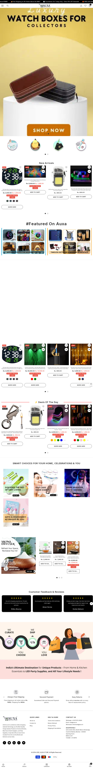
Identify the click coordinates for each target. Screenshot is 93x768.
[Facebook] (4, 742)
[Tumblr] (19, 742)
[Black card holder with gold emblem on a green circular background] (58, 144)
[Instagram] (9, 742)
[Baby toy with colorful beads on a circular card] (12, 144)
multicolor (38, 379)
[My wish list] (85, 6)
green (7, 201)
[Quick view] (20, 171)
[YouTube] (23, 742)
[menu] (2, 6)
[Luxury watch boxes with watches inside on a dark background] (46, 289)
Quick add (12, 207)
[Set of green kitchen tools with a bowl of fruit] (16, 483)
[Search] (8, 6)
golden (79, 379)
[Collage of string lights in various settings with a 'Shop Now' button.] (16, 289)
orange (17, 201)
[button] (1, 72)
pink (81, 440)
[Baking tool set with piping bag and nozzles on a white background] (81, 144)
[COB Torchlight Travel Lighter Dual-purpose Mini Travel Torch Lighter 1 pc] (58, 176)
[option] (46, 72)
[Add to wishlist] (20, 167)
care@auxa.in (73, 722)
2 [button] (46, 133)
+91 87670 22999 (77, 720)
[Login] (81, 6)
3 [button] (48, 133)
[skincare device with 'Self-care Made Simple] (46, 483)
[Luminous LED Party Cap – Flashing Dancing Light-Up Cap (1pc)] (58, 415)
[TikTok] (14, 742)
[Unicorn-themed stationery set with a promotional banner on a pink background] (16, 512)
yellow (55, 440)
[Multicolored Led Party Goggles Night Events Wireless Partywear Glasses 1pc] (35, 172)
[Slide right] (89, 697)
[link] (46, 650)
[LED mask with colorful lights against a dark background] (77, 483)
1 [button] (44, 133)
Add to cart (35, 192)
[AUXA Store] (35, 144)
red (13, 201)
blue (10, 201)
